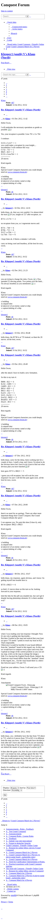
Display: (6, 788)
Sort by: (23, 788)
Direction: (7, 790)
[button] (6, 83)
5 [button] (6, 94)
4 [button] (6, 92)
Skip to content (7, 11)
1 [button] (6, 85)
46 (12, 192)
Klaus (3, 100)
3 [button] (6, 89)
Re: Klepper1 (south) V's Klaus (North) (20, 109)
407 (12, 103)
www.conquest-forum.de (17, 172)
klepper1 (4, 190)
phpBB (13, 895)
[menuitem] (19, 27)
